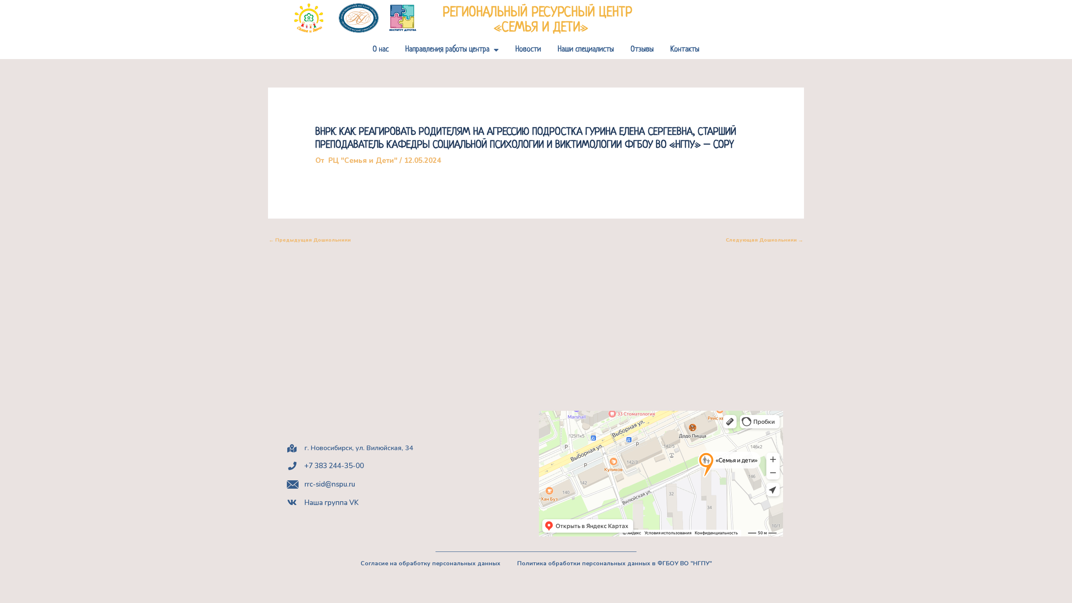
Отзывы (642, 49)
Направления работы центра (447, 49)
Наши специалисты (586, 49)
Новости (528, 49)
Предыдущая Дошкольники (310, 240)
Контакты (684, 49)
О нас (381, 49)
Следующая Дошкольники (764, 240)
